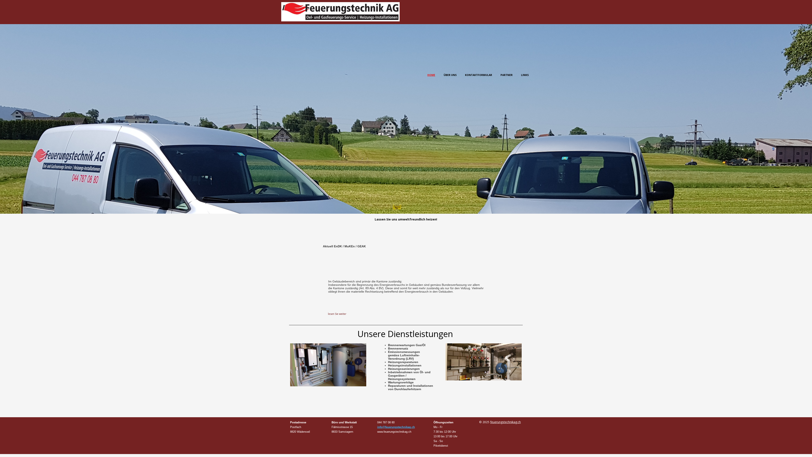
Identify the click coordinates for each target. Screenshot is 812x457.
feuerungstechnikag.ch (505, 422)
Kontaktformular (478, 75)
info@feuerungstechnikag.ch (396, 427)
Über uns (450, 75)
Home (431, 75)
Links (525, 75)
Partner (507, 75)
